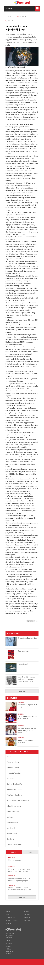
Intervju (27, 914)
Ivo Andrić (10, 779)
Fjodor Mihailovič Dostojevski (18, 801)
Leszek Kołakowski (14, 845)
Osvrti (8, 914)
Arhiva (22, 691)
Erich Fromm (12, 834)
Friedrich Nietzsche (14, 790)
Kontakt (8, 946)
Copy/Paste (27, 920)
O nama (8, 940)
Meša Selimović (13, 812)
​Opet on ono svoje (15, 860)
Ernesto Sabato (13, 762)
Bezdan (13, 852)
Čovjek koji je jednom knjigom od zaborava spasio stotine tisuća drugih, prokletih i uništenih (26, 681)
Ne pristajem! (23, 664)
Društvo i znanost (12, 920)
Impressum (9, 943)
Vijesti (9, 16)
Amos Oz (10, 757)
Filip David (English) (14, 795)
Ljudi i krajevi (10, 917)
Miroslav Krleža (13, 768)
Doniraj (8, 949)
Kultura (8, 923)
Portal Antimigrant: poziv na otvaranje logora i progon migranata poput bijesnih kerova (20, 880)
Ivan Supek (11, 828)
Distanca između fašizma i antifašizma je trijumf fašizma (27, 730)
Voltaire (10, 817)
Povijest (26, 911)
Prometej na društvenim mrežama (10, 935)
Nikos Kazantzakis (14, 806)
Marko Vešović (12, 823)
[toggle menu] (37, 8)
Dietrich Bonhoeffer (14, 784)
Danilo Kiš (10, 839)
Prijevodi (27, 917)
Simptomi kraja (23, 651)
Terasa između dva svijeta (27, 638)
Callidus (36, 961)
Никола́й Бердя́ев (14, 773)
